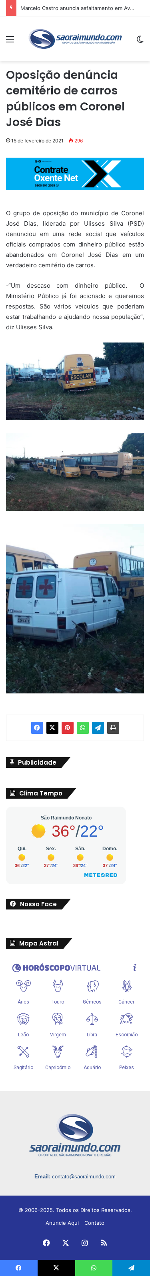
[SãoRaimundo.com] (75, 39)
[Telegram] (98, 728)
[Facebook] (37, 728)
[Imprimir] (113, 728)
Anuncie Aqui (62, 1223)
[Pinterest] (68, 728)
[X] (52, 728)
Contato (94, 1223)
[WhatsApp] (83, 728)
